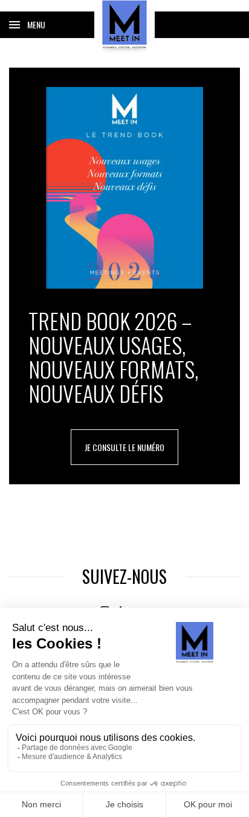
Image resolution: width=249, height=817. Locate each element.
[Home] (124, 24)
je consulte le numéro (124, 447)
